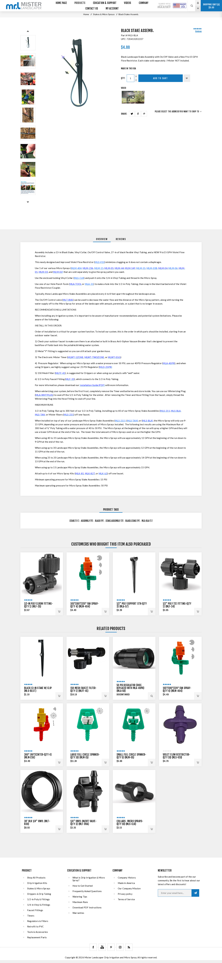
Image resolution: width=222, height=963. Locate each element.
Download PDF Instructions (86, 907)
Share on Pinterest (144, 114)
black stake (131, 520)
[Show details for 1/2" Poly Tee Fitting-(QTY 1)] (180, 573)
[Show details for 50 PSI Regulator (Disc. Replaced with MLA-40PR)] (134, 658)
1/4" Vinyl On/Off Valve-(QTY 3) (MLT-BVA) (83, 823)
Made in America (126, 883)
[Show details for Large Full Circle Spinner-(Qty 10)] (88, 724)
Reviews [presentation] (121, 239)
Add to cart (160, 78)
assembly (85, 520)
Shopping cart (211, 6)
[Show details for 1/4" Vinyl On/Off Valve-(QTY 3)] (88, 791)
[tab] (102, 239)
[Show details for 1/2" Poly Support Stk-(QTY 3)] (134, 573)
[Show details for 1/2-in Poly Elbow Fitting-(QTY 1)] (41, 573)
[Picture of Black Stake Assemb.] (27, 42)
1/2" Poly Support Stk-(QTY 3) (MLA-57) (132, 605)
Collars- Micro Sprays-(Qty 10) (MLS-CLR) (130, 823)
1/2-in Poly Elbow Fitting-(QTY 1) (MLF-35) (38, 605)
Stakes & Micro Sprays (38, 888)
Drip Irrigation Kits (37, 883)
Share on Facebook (138, 114)
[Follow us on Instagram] (120, 947)
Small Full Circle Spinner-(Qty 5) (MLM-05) (131, 756)
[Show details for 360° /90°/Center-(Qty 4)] (41, 724)
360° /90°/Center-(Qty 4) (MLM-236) (38, 756)
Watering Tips (79, 896)
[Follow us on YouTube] (102, 947)
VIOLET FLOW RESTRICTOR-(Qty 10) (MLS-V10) (176, 756)
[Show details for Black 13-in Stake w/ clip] (41, 658)
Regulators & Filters (37, 921)
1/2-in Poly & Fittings (38, 899)
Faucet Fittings (35, 910)
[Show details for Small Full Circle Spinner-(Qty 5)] (134, 724)
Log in (200, 3)
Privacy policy (125, 893)
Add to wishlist (186, 78)
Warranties (78, 913)
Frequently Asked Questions (87, 891)
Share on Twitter (132, 114)
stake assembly (113, 520)
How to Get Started (82, 885)
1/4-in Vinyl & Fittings (38, 904)
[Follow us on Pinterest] (111, 947)
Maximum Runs (80, 902)
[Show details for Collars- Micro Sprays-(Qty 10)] (134, 791)
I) (92, 385)
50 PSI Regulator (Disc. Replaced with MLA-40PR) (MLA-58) (130, 688)
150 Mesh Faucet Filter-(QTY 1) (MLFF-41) (83, 689)
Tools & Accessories (37, 932)
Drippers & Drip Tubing (39, 893)
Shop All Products (36, 877)
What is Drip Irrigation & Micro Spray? (88, 879)
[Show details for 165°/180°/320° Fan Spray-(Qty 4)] (88, 573)
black (97, 520)
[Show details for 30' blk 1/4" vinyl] (41, 791)
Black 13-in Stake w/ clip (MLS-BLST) (38, 689)
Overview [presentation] (102, 239)
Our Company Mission (129, 888)
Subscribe (195, 893)
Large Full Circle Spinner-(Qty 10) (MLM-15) (85, 756)
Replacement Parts (37, 937)
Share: (124, 113)
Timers (30, 915)
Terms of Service (126, 899)
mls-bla (145, 520)
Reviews (198, 31)
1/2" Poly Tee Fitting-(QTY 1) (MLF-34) (177, 605)
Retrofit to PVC (35, 926)
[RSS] (128, 947)
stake (72, 520)
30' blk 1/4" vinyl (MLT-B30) (37, 823)
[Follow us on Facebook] (93, 947)
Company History (127, 877)
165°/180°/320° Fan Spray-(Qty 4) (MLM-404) (84, 605)
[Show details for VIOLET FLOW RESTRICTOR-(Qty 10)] (180, 724)
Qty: (123, 78)
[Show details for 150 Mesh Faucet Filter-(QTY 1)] (88, 658)
